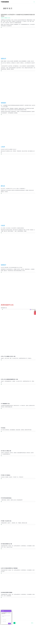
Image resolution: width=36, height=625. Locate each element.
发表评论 (2, 17)
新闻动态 (6, 17)
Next (32, 622)
